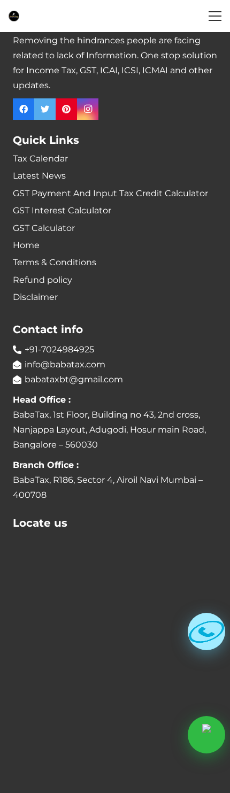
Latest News (39, 176)
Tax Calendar (40, 158)
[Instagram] (87, 109)
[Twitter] (45, 109)
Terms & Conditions (54, 262)
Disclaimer (35, 297)
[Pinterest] (66, 109)
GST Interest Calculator (62, 210)
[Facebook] (23, 109)
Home (26, 245)
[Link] (14, 16)
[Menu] (215, 16)
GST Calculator (44, 228)
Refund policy (42, 280)
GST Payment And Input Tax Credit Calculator (110, 193)
